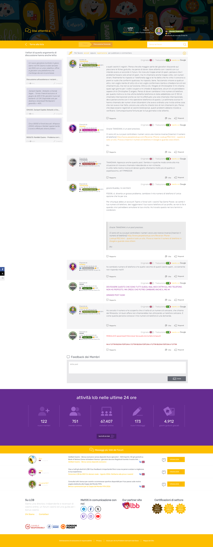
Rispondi (181, 118)
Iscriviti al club (104, 436)
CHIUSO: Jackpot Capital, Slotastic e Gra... (43, 110)
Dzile (41, 471)
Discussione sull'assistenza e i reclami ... (42, 79)
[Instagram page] (91, 516)
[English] (151, 60)
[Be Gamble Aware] (53, 526)
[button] (142, 462)
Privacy (99, 541)
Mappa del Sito (148, 541)
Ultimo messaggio (129, 32)
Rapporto (112, 118)
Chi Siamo (29, 514)
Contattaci (44, 514)
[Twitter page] (98, 509)
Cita (169, 118)
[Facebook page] (91, 509)
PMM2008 (83, 160)
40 (164, 459)
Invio (179, 379)
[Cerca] (185, 44)
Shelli (152, 32)
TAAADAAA (169, 29)
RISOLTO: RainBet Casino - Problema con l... (44, 137)
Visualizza (174, 459)
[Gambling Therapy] (69, 526)
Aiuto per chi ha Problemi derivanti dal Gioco (122, 541)
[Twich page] (84, 516)
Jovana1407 (44, 483)
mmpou (82, 264)
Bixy (40, 459)
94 (163, 484)
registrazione (102, 53)
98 (163, 471)
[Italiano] (168, 60)
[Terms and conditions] (35, 526)
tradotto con (176, 60)
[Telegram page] (84, 509)
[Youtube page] (98, 516)
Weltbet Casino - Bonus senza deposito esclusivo (87, 462)
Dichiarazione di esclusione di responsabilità (75, 541)
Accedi (86, 53)
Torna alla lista (37, 44)
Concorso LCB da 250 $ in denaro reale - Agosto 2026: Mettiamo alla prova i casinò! (100, 474)
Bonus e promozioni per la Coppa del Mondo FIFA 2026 (89, 486)
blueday (82, 126)
